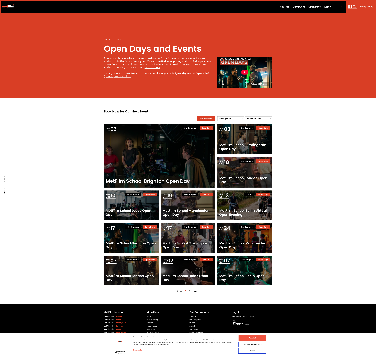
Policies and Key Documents (243, 316)
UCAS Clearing (152, 320)
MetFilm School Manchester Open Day (186, 212)
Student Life (193, 323)
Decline (252, 351)
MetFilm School (113, 316)
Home (107, 39)
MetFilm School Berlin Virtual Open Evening (243, 212)
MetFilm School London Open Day (243, 180)
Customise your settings (251, 344)
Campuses (299, 6)
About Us (192, 316)
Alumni (192, 326)
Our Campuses (195, 320)
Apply (327, 6)
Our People (193, 329)
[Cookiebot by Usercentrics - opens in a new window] (120, 352)
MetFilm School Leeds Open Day (128, 212)
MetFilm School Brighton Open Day (148, 181)
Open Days (314, 6)
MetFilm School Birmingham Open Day (360, 7)
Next (196, 291)
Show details (137, 350)
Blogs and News (153, 332)
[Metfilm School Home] (7, 6)
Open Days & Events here (117, 76)
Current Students (196, 332)
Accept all (252, 338)
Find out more (152, 67)
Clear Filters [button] (206, 118)
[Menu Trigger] (335, 7)
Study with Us (152, 326)
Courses (284, 6)
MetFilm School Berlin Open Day (242, 277)
